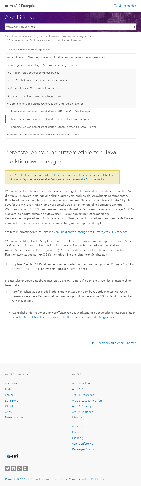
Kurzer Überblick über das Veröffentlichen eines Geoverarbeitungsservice (69, 317)
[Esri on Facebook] (13, 468)
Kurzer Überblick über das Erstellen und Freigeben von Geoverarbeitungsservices (56, 57)
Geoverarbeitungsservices (78, 36)
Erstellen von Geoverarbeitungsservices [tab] (34, 72)
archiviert (56, 175)
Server (9, 395)
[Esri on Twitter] (7, 468)
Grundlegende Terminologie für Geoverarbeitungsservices (42, 65)
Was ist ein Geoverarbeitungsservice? (29, 49)
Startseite (11, 383)
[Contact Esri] (25, 468)
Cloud (9, 406)
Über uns (77, 426)
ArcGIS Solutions (82, 412)
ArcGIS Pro (78, 389)
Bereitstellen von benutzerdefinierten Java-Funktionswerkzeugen (50, 119)
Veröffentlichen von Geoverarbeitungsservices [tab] (38, 80)
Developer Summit (83, 449)
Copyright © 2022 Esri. (17, 479)
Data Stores (12, 400)
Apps (8, 412)
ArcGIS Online (81, 383)
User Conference (82, 443)
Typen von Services (47, 36)
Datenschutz (60, 479)
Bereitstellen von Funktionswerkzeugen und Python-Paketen (45, 40)
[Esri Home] (12, 456)
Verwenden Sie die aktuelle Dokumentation (78, 179)
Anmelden (129, 5)
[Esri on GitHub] (19, 468)
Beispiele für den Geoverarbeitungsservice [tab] (36, 96)
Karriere (77, 432)
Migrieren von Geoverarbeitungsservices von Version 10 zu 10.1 (45, 134)
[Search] (115, 5)
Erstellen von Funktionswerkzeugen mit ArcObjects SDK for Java (84, 232)
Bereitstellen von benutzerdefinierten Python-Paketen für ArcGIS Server (53, 126)
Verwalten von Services (18, 36)
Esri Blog (77, 438)
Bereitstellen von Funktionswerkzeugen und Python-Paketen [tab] (47, 103)
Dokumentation (14, 417)
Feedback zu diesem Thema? (116, 343)
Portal (8, 389)
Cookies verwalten (79, 479)
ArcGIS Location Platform (88, 400)
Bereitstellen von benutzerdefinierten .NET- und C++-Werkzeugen (51, 111)
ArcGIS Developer (83, 406)
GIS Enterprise (23, 6)
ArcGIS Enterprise (83, 395)
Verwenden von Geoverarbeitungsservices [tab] (36, 88)
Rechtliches (97, 479)
